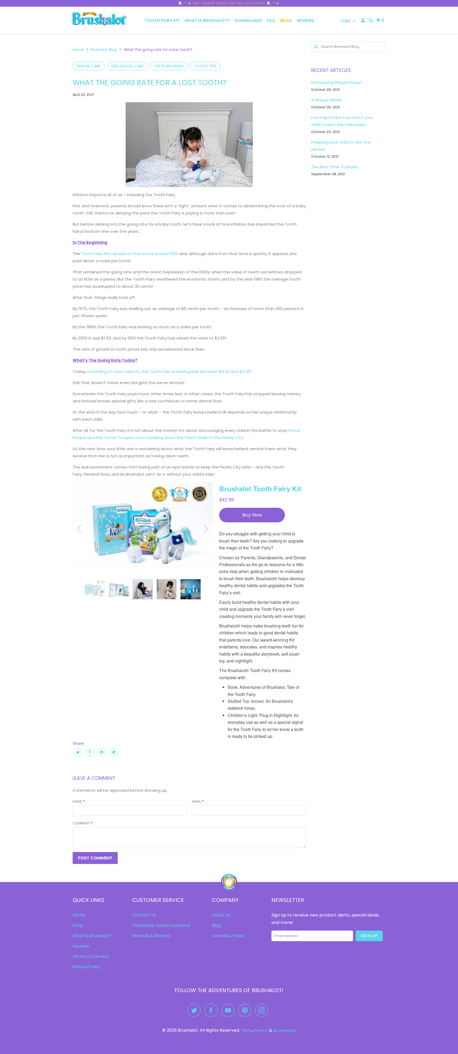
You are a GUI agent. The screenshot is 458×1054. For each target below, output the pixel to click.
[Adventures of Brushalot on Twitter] (195, 1010)
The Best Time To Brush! (334, 167)
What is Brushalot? (207, 20)
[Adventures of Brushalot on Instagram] (263, 1010)
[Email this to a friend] (113, 752)
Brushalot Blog (104, 49)
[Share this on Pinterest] (101, 752)
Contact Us (144, 915)
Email (198, 801)
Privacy (261, 1030)
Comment (83, 823)
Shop (78, 925)
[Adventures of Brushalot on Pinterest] (246, 1010)
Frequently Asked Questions (161, 925)
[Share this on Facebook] (89, 752)
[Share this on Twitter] (77, 752)
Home (78, 49)
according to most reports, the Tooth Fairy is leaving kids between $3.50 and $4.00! (169, 371)
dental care (88, 66)
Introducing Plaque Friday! (336, 82)
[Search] (371, 20)
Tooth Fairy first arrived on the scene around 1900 (129, 253)
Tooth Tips (206, 66)
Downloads (248, 20)
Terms (247, 1030)
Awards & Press (228, 936)
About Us (221, 915)
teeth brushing (169, 66)
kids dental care (127, 66)
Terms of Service (91, 956)
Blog (286, 20)
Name (79, 801)
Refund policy (86, 967)
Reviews (305, 20)
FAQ (271, 20)
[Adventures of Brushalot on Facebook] (212, 1010)
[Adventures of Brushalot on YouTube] (229, 1010)
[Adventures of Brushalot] (100, 20)
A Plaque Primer (326, 100)
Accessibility (284, 1030)
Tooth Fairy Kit (162, 20)
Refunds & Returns (151, 936)
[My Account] (363, 20)
